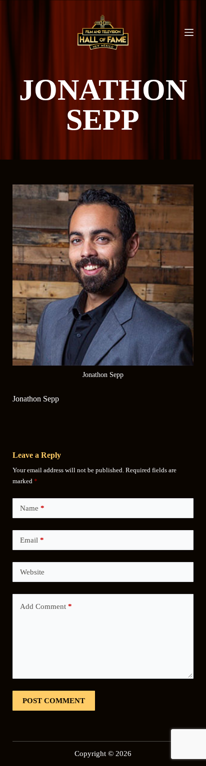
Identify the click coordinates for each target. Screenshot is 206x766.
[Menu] (189, 32)
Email (32, 540)
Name (32, 508)
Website (32, 572)
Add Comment (46, 606)
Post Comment (53, 701)
